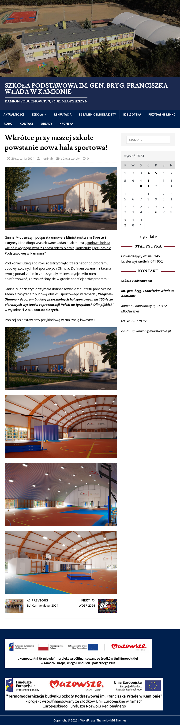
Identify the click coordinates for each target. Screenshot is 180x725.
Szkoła (37, 114)
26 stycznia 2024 (22, 158)
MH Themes (118, 720)
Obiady (46, 124)
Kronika (66, 124)
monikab (47, 158)
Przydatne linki (161, 114)
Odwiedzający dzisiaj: (137, 256)
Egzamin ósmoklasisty (97, 114)
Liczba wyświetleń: (135, 261)
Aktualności (14, 114)
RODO (8, 124)
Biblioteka (132, 114)
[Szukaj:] (148, 140)
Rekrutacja (62, 114)
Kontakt (27, 124)
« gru (143, 236)
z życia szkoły (70, 158)
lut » (153, 236)
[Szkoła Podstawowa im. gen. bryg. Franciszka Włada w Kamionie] (90, 74)
